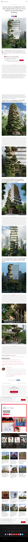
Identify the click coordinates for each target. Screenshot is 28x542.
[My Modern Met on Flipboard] (14, 534)
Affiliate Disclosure (20, 539)
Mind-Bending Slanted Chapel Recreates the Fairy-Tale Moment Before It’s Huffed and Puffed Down (22, 514)
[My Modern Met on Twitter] (10, 534)
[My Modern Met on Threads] (20, 534)
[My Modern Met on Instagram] (12, 534)
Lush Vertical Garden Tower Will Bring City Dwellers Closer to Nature (12, 361)
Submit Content (11, 539)
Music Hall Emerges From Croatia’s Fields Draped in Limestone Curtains (22, 500)
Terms (24, 539)
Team (8, 539)
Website (11, 355)
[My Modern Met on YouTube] (16, 534)
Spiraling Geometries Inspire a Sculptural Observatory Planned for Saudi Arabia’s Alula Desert (13, 462)
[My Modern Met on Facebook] (5, 534)
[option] (8, 419)
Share (18, 380)
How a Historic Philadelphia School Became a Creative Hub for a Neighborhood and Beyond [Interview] (5, 514)
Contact (14, 539)
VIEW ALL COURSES (6, 414)
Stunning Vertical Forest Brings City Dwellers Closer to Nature (10, 359)
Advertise (16, 539)
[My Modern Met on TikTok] (18, 534)
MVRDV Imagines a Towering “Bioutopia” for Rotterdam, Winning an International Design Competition (14, 475)
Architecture (15, 4)
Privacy (22, 539)
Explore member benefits (14, 393)
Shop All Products (23, 435)
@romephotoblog (13, 375)
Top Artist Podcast (9, 370)
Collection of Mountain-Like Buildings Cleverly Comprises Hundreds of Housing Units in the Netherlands (13, 514)
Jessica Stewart (12, 14)
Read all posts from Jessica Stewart (10, 376)
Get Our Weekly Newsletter (22, 383)
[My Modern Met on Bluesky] (22, 534)
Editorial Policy (6, 539)
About (3, 539)
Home (12, 4)
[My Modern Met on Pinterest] (8, 534)
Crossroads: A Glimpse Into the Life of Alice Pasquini (15, 374)
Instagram (14, 355)
